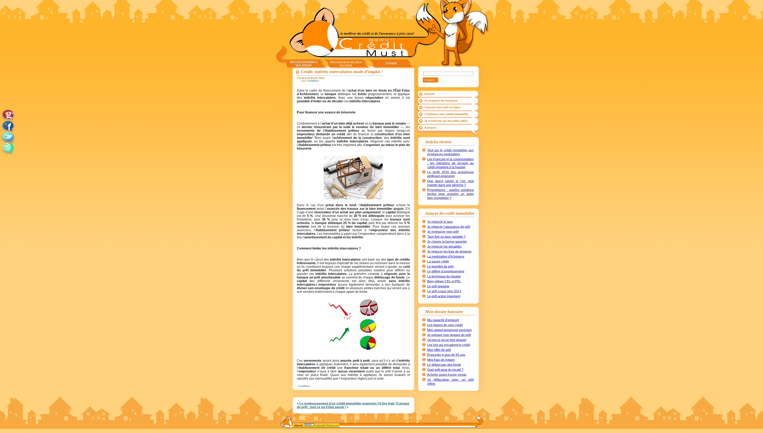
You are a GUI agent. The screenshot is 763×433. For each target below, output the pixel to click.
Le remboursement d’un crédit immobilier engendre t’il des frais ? (348, 403)
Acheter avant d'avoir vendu (446, 374)
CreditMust (304, 386)
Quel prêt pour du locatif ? (445, 369)
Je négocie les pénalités (444, 246)
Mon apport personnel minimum (449, 330)
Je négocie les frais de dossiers (449, 251)
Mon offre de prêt (439, 350)
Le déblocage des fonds (444, 364)
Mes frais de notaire (441, 359)
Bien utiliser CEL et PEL (444, 281)
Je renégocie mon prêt (443, 231)
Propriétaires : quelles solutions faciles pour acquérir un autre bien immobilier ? (450, 194)
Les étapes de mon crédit (445, 325)
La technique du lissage (444, 276)
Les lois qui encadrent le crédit (448, 345)
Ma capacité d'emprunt (443, 320)
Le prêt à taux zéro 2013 (444, 291)
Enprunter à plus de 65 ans (446, 355)
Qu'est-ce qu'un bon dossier (446, 340)
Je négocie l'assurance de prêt (448, 226)
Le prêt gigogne (438, 286)
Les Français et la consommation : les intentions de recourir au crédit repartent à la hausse (450, 163)
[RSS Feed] (296, 426)
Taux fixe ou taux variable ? (446, 236)
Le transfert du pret (440, 266)
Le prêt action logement (443, 296)
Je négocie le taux (440, 221)
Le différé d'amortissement (445, 271)
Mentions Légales (302, 415)
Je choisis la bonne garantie (447, 241)
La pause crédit (438, 261)
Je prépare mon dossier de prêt (449, 335)
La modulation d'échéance (445, 256)
